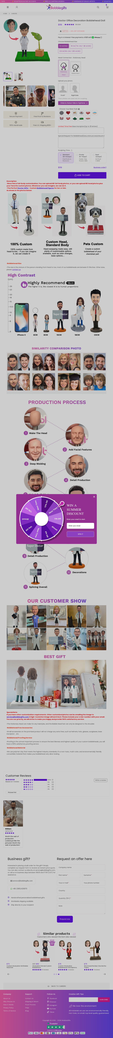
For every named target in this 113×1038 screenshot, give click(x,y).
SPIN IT (80, 534)
